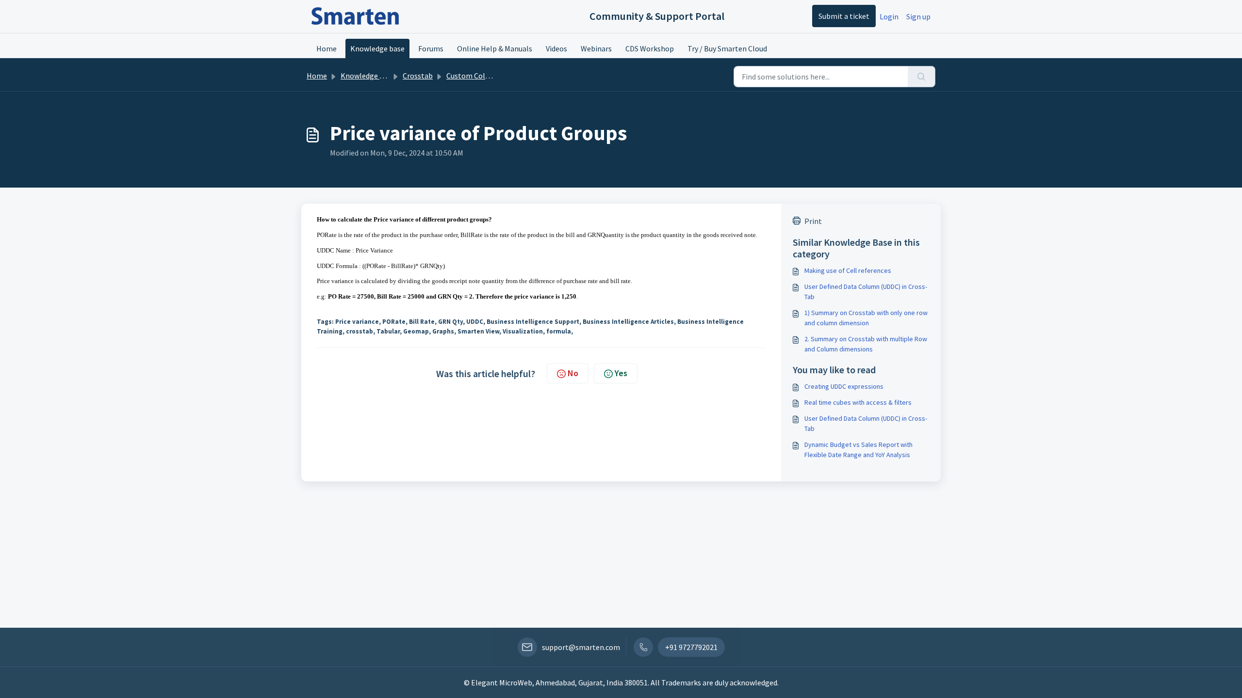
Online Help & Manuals (494, 48)
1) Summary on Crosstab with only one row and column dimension (866, 317)
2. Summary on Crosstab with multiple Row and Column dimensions (865, 343)
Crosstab (418, 75)
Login (889, 16)
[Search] (921, 76)
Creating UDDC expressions (843, 386)
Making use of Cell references (847, 270)
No (573, 373)
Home (326, 48)
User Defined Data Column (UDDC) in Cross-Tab (865, 291)
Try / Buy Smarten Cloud (727, 48)
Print (813, 221)
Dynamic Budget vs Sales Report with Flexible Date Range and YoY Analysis (858, 449)
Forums (430, 48)
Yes (621, 373)
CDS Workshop (649, 48)
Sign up (918, 16)
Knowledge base (377, 48)
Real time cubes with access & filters (858, 402)
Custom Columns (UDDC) (487, 75)
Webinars (596, 48)
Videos (556, 48)
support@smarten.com (581, 647)
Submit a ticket (843, 16)
